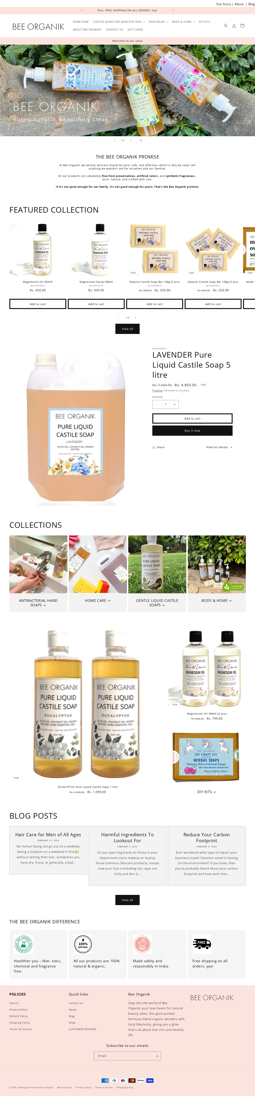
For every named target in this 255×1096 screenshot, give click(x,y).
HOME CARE (95, 600)
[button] (119, 22)
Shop (72, 1022)
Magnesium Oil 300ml (38, 282)
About (239, 4)
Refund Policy (18, 1016)
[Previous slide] (115, 140)
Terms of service (104, 1087)
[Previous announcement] (81, 10)
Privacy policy (83, 1087)
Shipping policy (124, 1087)
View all (127, 329)
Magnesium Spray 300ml (96, 282)
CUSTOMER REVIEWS (83, 1029)
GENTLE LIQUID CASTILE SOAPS (157, 602)
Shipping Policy (19, 1022)
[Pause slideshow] (140, 140)
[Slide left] (119, 318)
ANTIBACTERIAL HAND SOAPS (38, 602)
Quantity (157, 397)
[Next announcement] (173, 10)
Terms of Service (20, 1029)
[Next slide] (131, 140)
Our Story (223, 4)
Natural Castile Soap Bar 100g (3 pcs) (213, 282)
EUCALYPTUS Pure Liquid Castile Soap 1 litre (88, 787)
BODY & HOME (214, 600)
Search (14, 1003)
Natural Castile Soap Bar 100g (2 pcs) (154, 282)
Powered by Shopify (42, 1087)
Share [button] (160, 447)
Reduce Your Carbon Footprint (207, 837)
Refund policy (64, 1087)
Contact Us (76, 1003)
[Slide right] (136, 318)
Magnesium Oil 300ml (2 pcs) (206, 713)
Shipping (157, 390)
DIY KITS (204, 792)
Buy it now (192, 431)
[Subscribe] (157, 1056)
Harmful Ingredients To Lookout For (127, 837)
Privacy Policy (18, 1009)
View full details (217, 447)
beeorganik (24, 1087)
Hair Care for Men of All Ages (48, 834)
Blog (251, 4)
